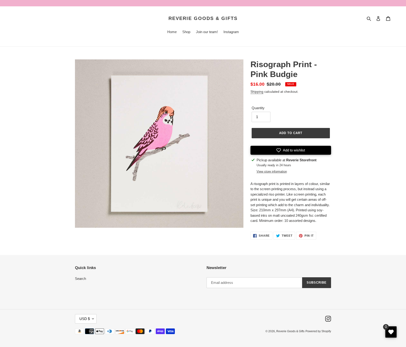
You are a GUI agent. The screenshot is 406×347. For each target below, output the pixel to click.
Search (80, 279)
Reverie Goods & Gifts (203, 18)
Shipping (256, 91)
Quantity (258, 108)
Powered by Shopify (318, 331)
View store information (272, 171)
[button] (290, 150)
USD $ (84, 319)
